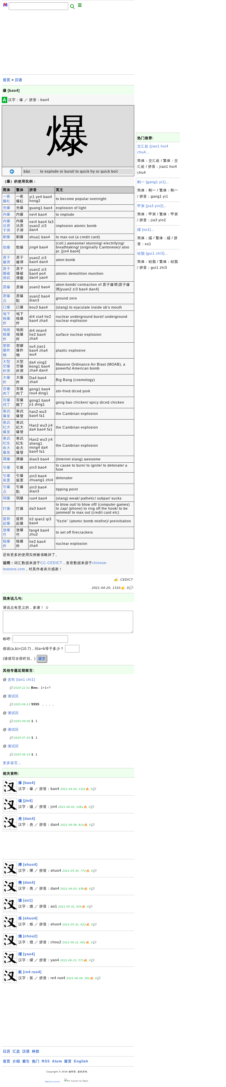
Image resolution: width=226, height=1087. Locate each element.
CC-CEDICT (51, 563)
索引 (26, 1061)
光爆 (6, 208)
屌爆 (6, 459)
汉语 (18, 80)
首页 (6, 80)
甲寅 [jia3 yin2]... (152, 206)
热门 (36, 1061)
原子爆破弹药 (6, 273)
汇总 (16, 1051)
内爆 (6, 214)
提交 (41, 658)
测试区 (13, 696)
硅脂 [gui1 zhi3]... (152, 253)
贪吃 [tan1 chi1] (21, 679)
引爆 (6, 467)
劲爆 (6, 247)
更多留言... (12, 763)
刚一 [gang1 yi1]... (153, 182)
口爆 (6, 307)
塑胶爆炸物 (6, 350)
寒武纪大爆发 (6, 427)
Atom (57, 1061)
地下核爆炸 (6, 318)
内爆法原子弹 (6, 225)
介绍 (16, 1061)
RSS (46, 1061)
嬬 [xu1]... (145, 229)
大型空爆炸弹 (6, 366)
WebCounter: (53, 1082)
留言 (68, 1061)
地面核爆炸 (6, 334)
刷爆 (6, 237)
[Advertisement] (68, 43)
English (81, 1061)
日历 (6, 1051)
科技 (36, 1051)
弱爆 (6, 498)
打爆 (6, 508)
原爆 (6, 287)
